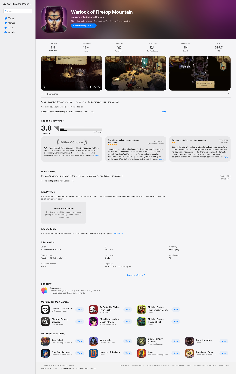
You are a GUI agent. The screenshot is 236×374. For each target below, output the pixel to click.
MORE (97, 155)
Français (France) (178, 365)
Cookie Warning (82, 368)
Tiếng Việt (212, 365)
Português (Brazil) (200, 365)
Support (93, 368)
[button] (18, 18)
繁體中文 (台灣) (224, 365)
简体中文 (166, 365)
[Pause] (90, 87)
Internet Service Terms (49, 368)
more (164, 112)
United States (124, 365)
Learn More (118, 233)
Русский (157, 365)
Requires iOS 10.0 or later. (52, 258)
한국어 (189, 365)
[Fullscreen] (99, 87)
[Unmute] (95, 87)
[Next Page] (233, 69)
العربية (149, 365)
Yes (42, 266)
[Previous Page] (38, 69)
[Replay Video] (44, 87)
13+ (170, 258)
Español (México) (138, 365)
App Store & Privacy (67, 368)
